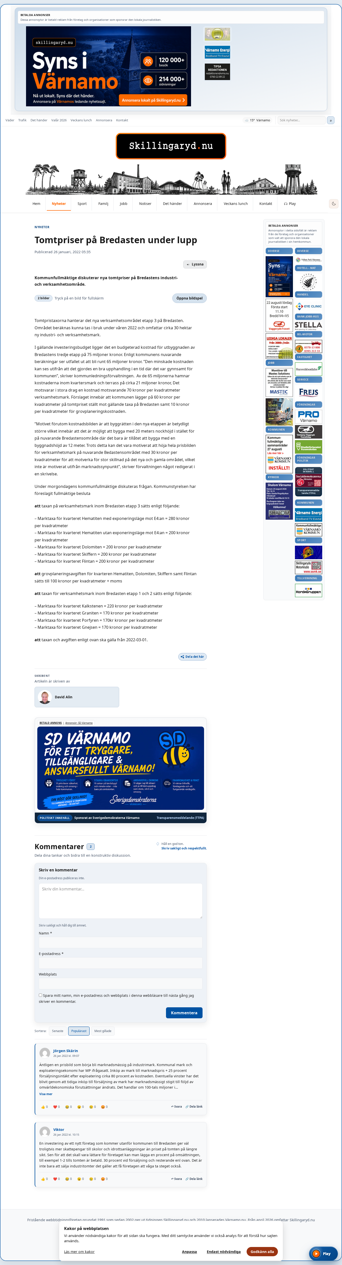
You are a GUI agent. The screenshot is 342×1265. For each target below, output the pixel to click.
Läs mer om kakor (79, 1251)
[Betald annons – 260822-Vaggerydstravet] (279, 315)
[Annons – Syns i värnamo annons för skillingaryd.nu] (108, 66)
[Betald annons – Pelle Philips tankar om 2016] (217, 52)
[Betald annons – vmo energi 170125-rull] (308, 515)
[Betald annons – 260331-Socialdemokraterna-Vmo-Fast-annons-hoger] (308, 480)
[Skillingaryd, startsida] (171, 146)
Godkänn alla (262, 1251)
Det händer (39, 120)
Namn (45, 933)
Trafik (22, 120)
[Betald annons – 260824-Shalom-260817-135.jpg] (279, 501)
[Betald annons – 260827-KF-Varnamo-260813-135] (279, 454)
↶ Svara (176, 1106)
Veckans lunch (81, 120)
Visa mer (45, 1094)
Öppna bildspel (190, 298)
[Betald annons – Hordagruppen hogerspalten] (308, 590)
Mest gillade (102, 1031)
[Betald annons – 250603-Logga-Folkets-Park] (308, 260)
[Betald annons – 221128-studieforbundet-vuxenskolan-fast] (308, 447)
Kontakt (122, 120)
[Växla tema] (333, 204)
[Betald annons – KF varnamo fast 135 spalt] (308, 529)
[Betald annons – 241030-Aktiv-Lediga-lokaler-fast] (279, 346)
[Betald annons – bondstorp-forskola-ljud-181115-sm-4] (217, 72)
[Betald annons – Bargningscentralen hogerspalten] (308, 346)
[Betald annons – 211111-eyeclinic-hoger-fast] (308, 306)
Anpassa (189, 1251)
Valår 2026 (59, 120)
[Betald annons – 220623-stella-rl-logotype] (308, 326)
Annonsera (104, 120)
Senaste (57, 1031)
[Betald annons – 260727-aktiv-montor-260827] (279, 412)
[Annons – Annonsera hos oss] (279, 276)
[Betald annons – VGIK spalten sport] (308, 552)
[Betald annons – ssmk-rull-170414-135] (308, 567)
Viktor (58, 1129)
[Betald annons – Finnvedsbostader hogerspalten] (308, 369)
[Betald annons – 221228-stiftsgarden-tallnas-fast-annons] (308, 281)
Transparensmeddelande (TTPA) (180, 818)
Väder (10, 120)
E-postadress (51, 953)
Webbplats (48, 974)
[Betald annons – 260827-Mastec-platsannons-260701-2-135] (279, 382)
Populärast (78, 1031)
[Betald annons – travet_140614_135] (308, 432)
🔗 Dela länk (194, 1106)
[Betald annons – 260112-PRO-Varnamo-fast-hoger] (308, 417)
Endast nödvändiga (224, 1251)
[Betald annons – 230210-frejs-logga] (308, 393)
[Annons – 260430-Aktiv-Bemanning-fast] (217, 34)
